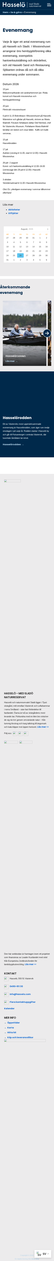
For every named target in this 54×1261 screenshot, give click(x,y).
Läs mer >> (43, 726)
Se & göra (16, 12)
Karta (10, 1027)
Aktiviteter (14, 209)
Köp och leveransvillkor (20, 1037)
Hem (5, 12)
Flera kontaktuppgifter (23, 1002)
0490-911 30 (16, 986)
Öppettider (13, 1022)
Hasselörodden (12, 444)
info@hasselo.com (20, 994)
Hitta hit (11, 1032)
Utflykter (13, 213)
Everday (35, 1259)
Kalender (9, 1008)
